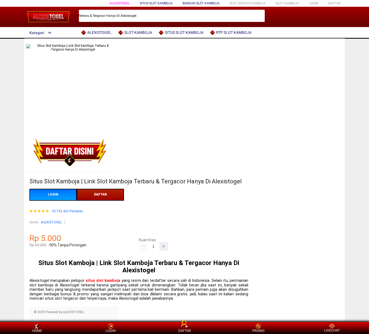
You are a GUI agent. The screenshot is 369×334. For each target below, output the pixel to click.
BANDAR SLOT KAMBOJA (201, 3)
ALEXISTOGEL (119, 3)
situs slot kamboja (103, 280)
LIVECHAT (332, 330)
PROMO (258, 331)
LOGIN (313, 3)
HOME (37, 331)
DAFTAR (334, 3)
